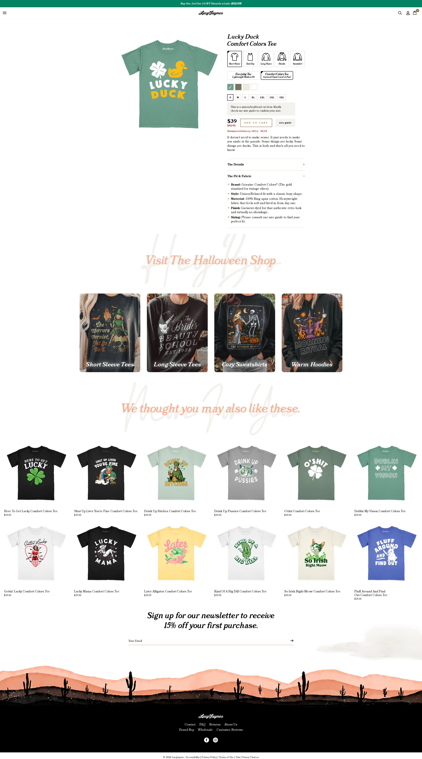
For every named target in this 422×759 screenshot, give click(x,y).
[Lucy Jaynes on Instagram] (215, 740)
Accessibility (192, 757)
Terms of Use (226, 757)
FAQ (202, 725)
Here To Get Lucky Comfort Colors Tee (31, 513)
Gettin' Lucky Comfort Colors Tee (27, 593)
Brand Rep (186, 730)
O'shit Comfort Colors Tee (302, 513)
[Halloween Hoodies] (312, 333)
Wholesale (205, 730)
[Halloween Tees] (110, 333)
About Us (230, 725)
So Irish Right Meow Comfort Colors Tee (312, 593)
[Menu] (4, 13)
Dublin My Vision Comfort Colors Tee (380, 513)
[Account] (408, 15)
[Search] (400, 14)
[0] (415, 14)
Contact (190, 725)
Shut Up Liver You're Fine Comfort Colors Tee (105, 513)
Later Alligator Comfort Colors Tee (168, 593)
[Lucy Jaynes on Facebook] (206, 740)
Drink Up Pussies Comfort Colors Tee (240, 513)
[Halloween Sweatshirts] (244, 333)
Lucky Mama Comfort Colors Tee (96, 593)
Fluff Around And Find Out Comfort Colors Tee (370, 594)
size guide (285, 122)
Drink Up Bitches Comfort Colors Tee (170, 513)
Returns (215, 725)
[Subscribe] (289, 640)
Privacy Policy (209, 757)
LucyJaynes (178, 757)
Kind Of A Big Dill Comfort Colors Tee (240, 593)
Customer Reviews (230, 730)
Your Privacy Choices (247, 757)
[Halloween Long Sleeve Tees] (177, 333)
